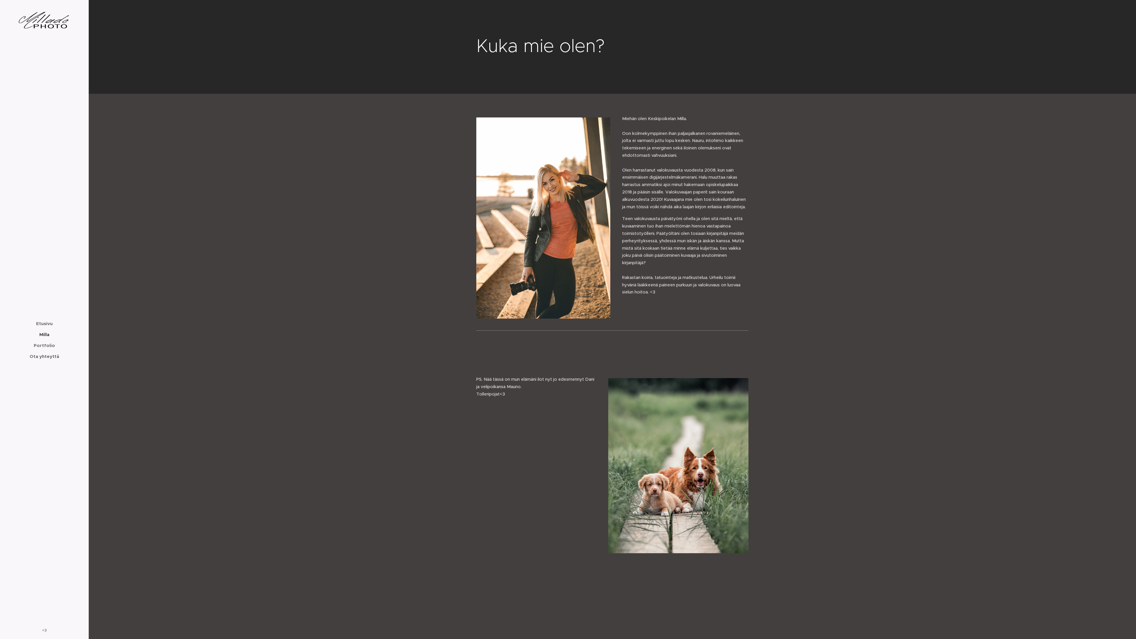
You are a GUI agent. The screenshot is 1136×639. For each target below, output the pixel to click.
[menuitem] (44, 323)
